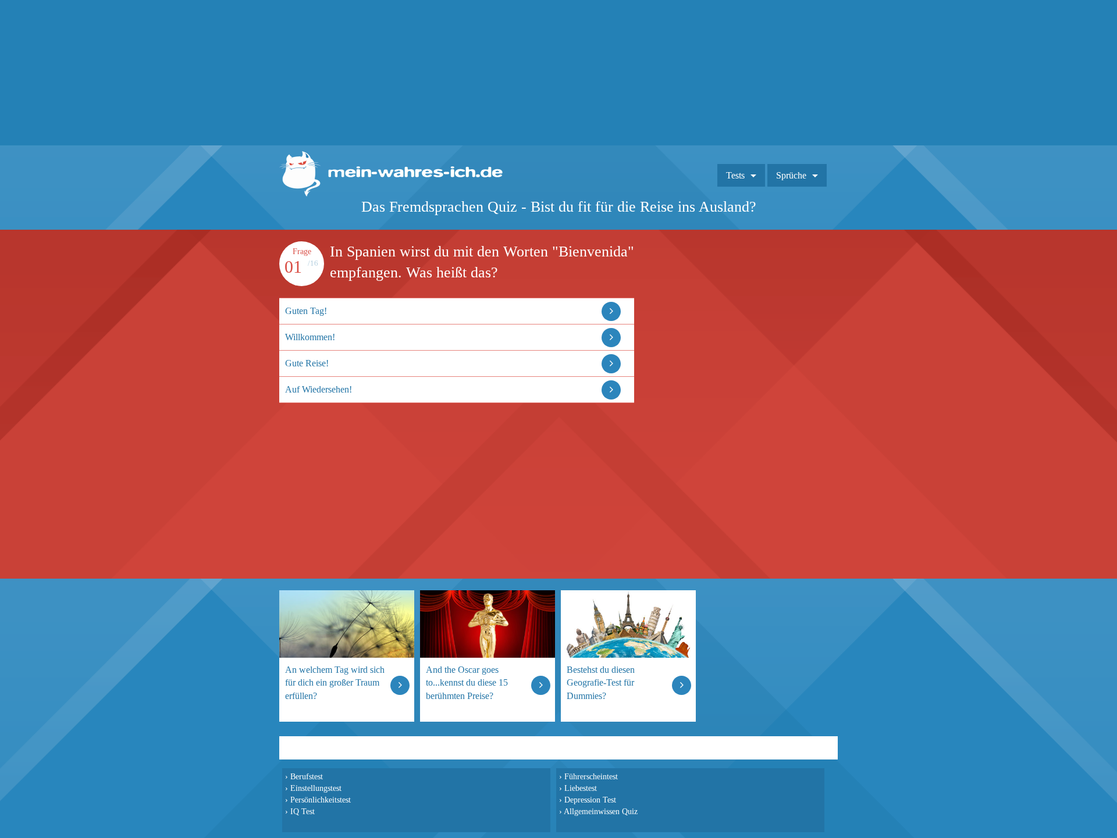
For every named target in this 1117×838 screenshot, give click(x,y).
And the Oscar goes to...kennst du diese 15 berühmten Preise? (467, 682)
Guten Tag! (306, 311)
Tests (735, 175)
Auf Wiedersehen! (318, 389)
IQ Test (302, 811)
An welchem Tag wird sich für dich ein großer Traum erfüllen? (335, 682)
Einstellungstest (315, 788)
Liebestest (580, 788)
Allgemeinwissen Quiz (601, 811)
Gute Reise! (307, 363)
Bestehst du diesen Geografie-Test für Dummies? (601, 682)
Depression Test (590, 799)
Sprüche (791, 175)
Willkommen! (310, 337)
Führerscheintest (591, 776)
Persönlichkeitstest (320, 799)
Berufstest (306, 776)
